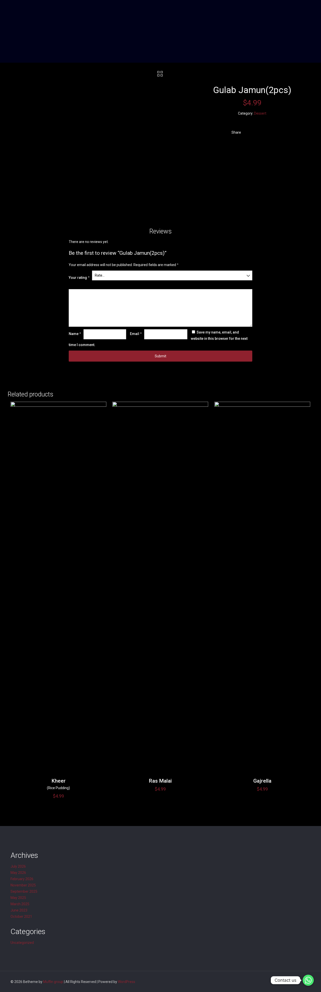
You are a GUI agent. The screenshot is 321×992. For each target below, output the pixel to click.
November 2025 (23, 885)
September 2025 (24, 891)
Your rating (79, 278)
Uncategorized (22, 943)
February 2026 (22, 879)
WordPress (126, 982)
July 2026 (18, 866)
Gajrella (262, 781)
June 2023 (19, 910)
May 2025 (18, 898)
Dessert (260, 113)
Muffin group (53, 982)
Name (75, 334)
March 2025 (20, 904)
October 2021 (21, 917)
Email (136, 334)
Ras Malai (160, 781)
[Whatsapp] (308, 980)
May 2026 (18, 873)
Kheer (58, 781)
